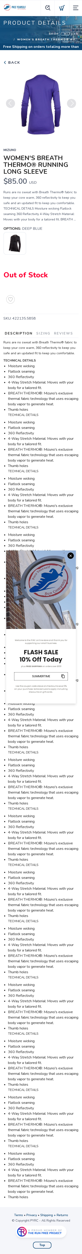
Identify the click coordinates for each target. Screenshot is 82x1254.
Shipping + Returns (54, 1215)
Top (42, 1245)
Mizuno (71, 34)
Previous (10, 103)
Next (71, 103)
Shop (54, 34)
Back (13, 62)
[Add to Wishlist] (10, 299)
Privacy (31, 1215)
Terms (18, 1215)
